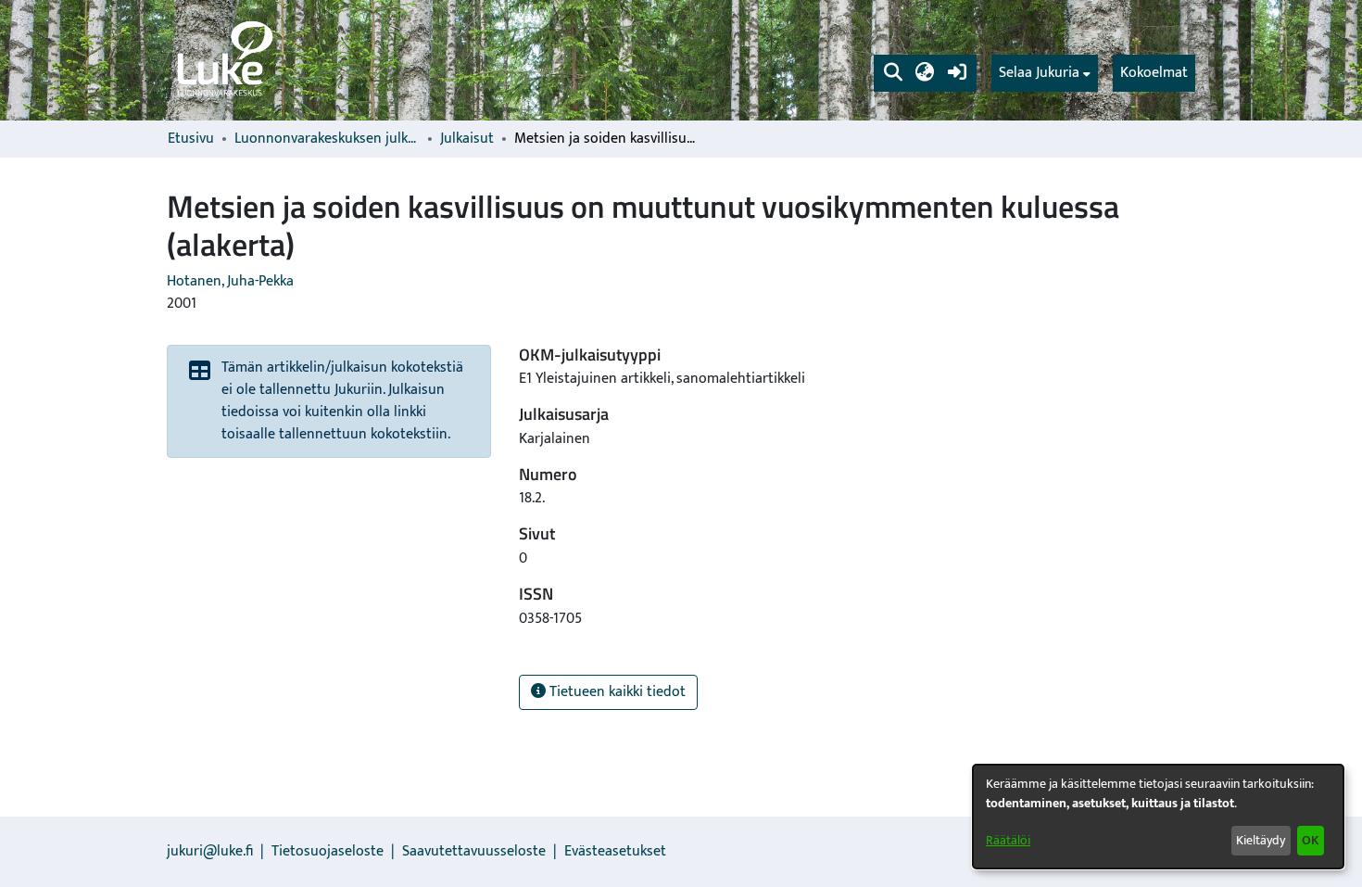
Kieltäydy (1260, 840)
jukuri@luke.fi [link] (210, 851)
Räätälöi (1008, 840)
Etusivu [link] (191, 139)
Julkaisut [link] (467, 139)
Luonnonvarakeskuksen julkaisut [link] (327, 139)
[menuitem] (1044, 73)
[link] (223, 60)
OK (1310, 840)
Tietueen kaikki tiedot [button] (616, 691)
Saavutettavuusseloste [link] (474, 851)
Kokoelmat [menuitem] (1154, 72)
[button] (892, 73)
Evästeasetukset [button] (615, 851)
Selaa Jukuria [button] (1039, 73)
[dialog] (1158, 816)
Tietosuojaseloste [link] (327, 851)
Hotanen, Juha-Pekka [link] (230, 281)
